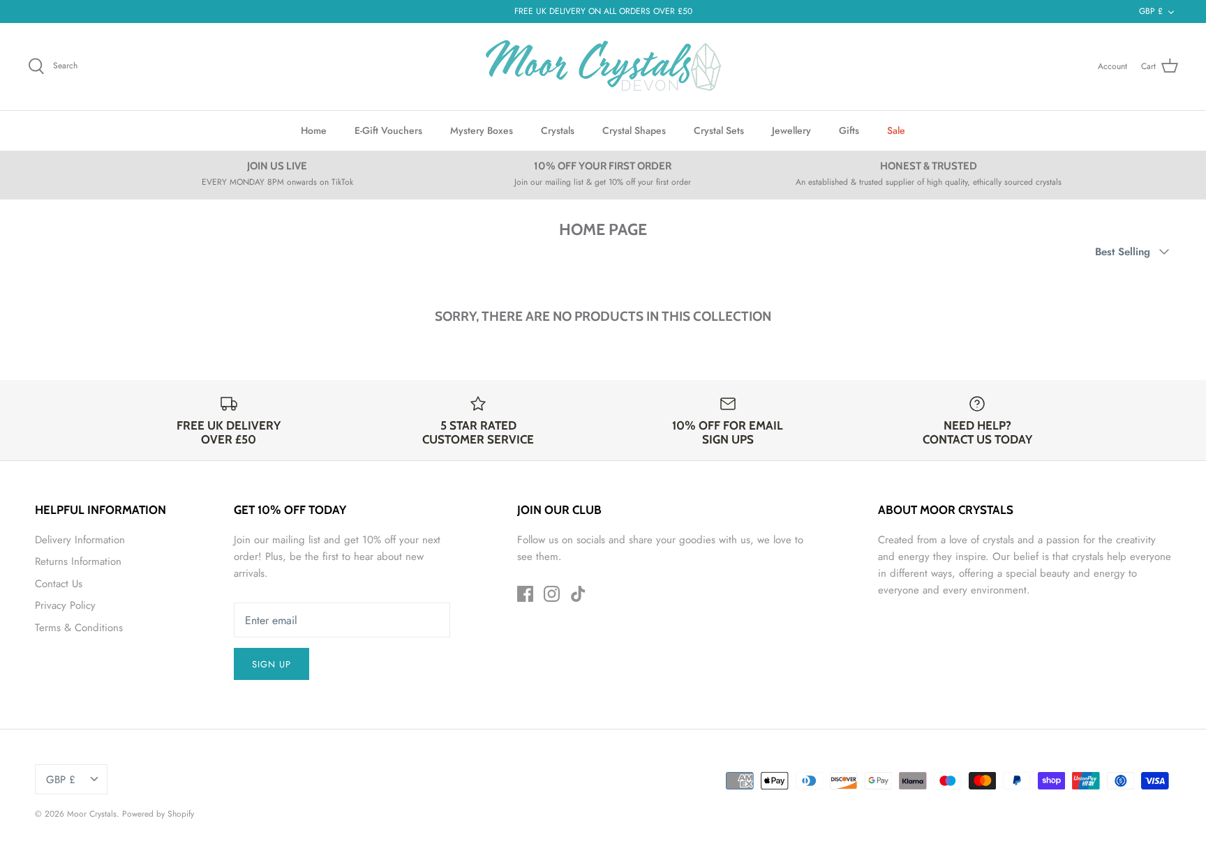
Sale (896, 130)
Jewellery (791, 130)
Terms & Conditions (79, 627)
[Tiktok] (578, 594)
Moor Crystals (92, 814)
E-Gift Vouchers (388, 130)
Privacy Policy (65, 605)
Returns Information (78, 561)
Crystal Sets (719, 130)
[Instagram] (552, 594)
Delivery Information (80, 539)
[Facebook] (525, 594)
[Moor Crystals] (603, 66)
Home (314, 130)
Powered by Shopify (158, 814)
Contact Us (58, 583)
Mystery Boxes (481, 130)
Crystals (557, 130)
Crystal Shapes (634, 130)
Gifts (849, 130)
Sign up (271, 664)
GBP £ (1151, 11)
